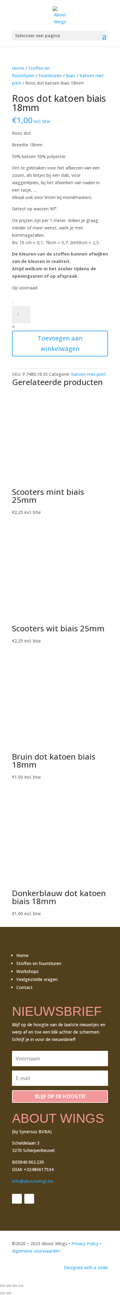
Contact (24, 987)
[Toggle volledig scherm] (8, 1286)
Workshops (27, 971)
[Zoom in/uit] (2, 1286)
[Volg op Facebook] (17, 1199)
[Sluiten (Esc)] (20, 1286)
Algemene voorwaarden (36, 1251)
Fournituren (50, 75)
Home (18, 68)
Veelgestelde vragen (37, 979)
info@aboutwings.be (32, 1181)
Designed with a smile (86, 1267)
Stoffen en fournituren (38, 963)
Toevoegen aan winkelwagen (60, 343)
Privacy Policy (84, 1243)
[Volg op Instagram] (29, 1199)
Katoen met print (88, 374)
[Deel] (14, 1286)
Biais (70, 75)
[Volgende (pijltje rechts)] (8, 1293)
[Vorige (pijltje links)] (2, 1293)
